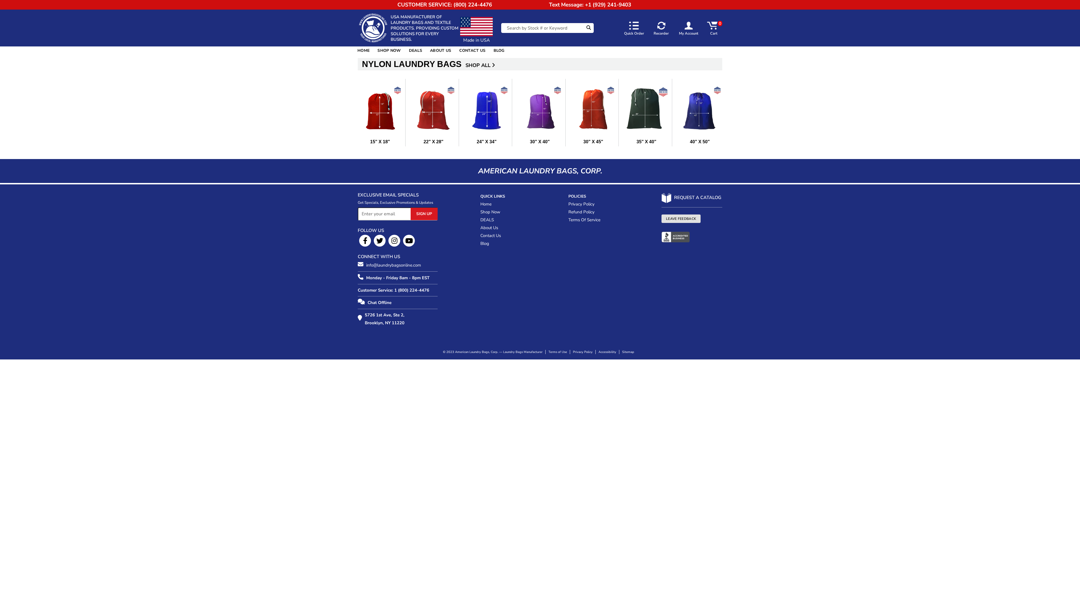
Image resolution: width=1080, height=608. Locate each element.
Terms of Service (584, 220)
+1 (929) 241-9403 (608, 4)
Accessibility (607, 352)
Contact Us (472, 50)
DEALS (415, 50)
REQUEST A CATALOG (697, 198)
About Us (440, 50)
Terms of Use (557, 352)
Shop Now (389, 50)
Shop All (478, 65)
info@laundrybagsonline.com (393, 265)
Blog (499, 50)
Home (363, 50)
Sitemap (628, 352)
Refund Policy (581, 212)
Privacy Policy (581, 204)
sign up (424, 213)
